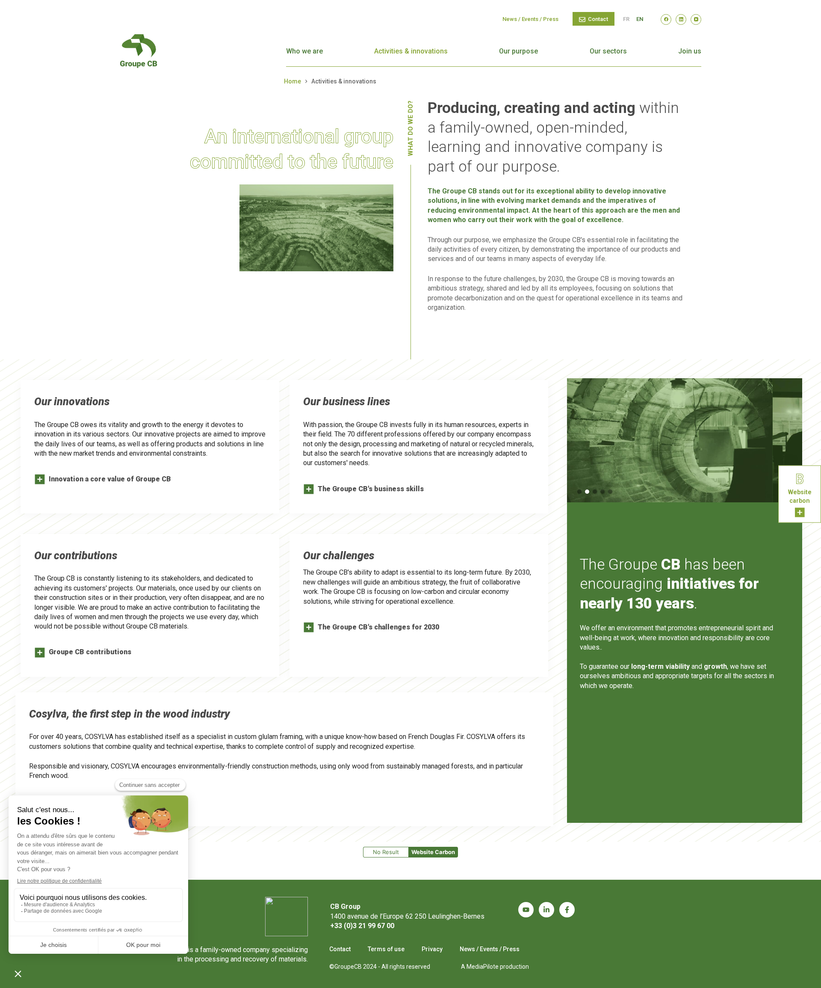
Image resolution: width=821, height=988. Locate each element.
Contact (598, 19)
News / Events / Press (530, 19)
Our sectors (608, 51)
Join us (689, 51)
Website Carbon (433, 852)
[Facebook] (666, 19)
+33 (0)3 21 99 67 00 (362, 926)
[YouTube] (696, 19)
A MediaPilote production (495, 966)
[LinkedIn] (681, 19)
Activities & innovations (411, 51)
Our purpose (518, 51)
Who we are (304, 51)
